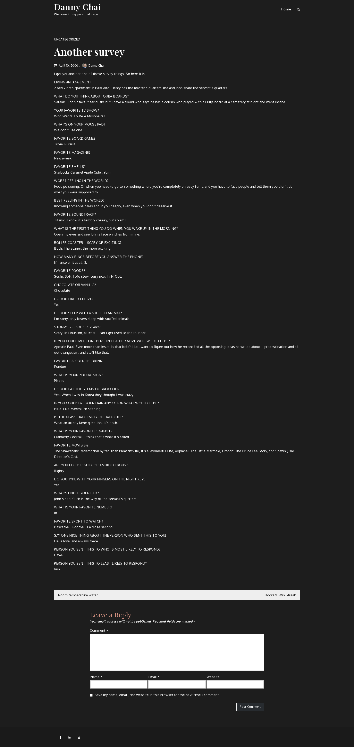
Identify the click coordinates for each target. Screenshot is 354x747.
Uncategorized (67, 39)
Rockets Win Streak (280, 595)
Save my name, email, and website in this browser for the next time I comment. (157, 695)
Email (154, 677)
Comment (99, 630)
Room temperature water (78, 595)
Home (286, 9)
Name (96, 677)
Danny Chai (77, 6)
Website (213, 677)
